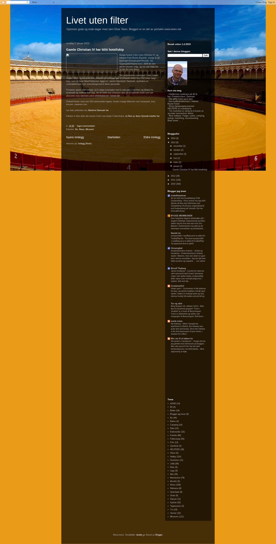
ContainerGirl (177, 286)
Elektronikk (175, 432)
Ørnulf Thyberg (178, 268)
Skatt (172, 495)
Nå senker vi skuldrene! (181, 341)
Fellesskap (175, 439)
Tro (171, 509)
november (178, 146)
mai (175, 158)
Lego (172, 470)
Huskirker (174, 460)
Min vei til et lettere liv (182, 338)
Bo (76, 129)
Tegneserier (175, 506)
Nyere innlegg (75, 137)
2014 (173, 138)
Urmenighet (176, 248)
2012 (173, 176)
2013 (173, 142)
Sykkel (173, 502)
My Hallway (176, 324)
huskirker (177, 111)
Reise (81, 129)
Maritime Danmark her (98, 110)
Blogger (158, 535)
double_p (140, 535)
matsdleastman (178, 195)
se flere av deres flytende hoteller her (142, 116)
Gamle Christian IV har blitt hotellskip (95, 49)
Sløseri (173, 499)
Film (172, 442)
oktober (177, 150)
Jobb (172, 463)
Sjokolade (174, 492)
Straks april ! (176, 288)
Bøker (173, 421)
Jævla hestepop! (178, 271)
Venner (173, 513)
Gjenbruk (174, 446)
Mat (172, 474)
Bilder (172, 410)
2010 (173, 184)
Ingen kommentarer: (86, 126)
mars (176, 162)
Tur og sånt (176, 303)
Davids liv (176, 233)
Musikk (173, 481)
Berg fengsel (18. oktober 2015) (185, 306)
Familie (173, 435)
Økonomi (90, 129)
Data (172, 428)
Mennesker (175, 477)
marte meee (176, 321)
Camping (174, 425)
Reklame (174, 488)
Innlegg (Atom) (85, 143)
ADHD (173, 403)
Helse (172, 453)
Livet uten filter (97, 20)
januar (176, 166)
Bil (171, 407)
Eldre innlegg (152, 137)
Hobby (173, 456)
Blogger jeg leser (178, 414)
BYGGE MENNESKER (181, 215)
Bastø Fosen (174, 104)
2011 (173, 180)
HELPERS (175, 449)
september (178, 154)
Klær (172, 467)
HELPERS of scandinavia (179, 108)
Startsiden (113, 137)
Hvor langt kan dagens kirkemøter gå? (187, 218)
